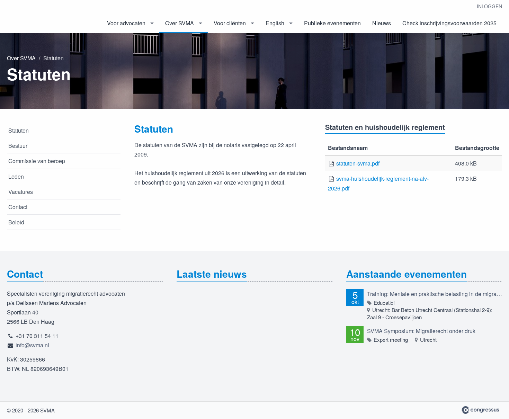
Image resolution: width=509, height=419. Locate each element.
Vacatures (20, 192)
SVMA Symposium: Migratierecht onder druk (421, 331)
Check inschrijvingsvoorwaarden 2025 (449, 23)
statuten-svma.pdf (357, 163)
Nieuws (381, 23)
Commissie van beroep (36, 161)
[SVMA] (41, 17)
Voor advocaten (126, 23)
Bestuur (17, 146)
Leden (16, 176)
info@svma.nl (32, 345)
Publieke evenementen (332, 23)
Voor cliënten (230, 23)
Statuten (18, 130)
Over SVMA (179, 23)
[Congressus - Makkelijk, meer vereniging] (480, 410)
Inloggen (489, 6)
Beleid (16, 222)
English (275, 23)
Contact (17, 207)
